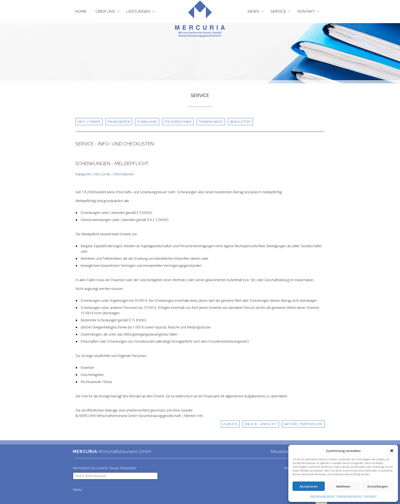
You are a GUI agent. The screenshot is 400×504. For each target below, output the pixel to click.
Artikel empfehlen (303, 424)
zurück (230, 424)
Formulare (147, 122)
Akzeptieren (309, 486)
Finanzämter (119, 122)
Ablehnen (343, 486)
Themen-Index (211, 122)
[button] (392, 451)
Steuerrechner (178, 122)
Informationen (123, 174)
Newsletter (240, 122)
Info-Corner (89, 122)
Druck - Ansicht (261, 424)
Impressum (370, 496)
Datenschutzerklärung (322, 496)
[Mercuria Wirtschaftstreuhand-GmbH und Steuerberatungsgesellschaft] (200, 8)
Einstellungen (378, 486)
